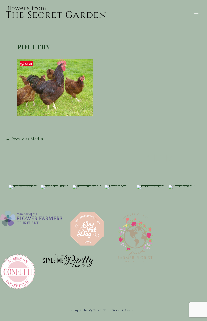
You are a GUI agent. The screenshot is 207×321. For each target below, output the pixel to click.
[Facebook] (146, 158)
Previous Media (24, 138)
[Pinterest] (170, 158)
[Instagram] (158, 158)
